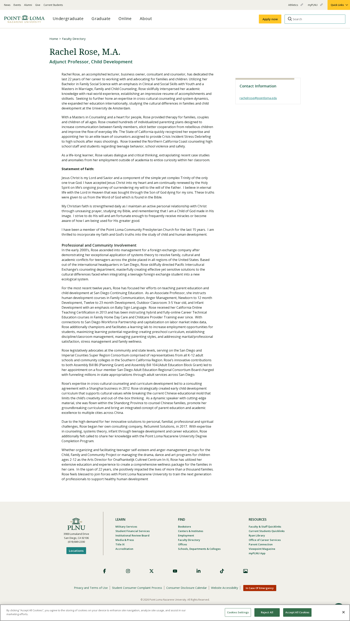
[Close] (343, 612)
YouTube (175, 571)
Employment (186, 535)
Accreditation (124, 549)
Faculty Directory (74, 39)
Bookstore (184, 526)
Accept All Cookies (297, 612)
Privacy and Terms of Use (91, 588)
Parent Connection (261, 544)
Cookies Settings (238, 612)
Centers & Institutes (190, 531)
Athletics (293, 6)
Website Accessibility (224, 588)
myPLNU (313, 6)
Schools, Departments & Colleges (199, 549)
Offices (182, 544)
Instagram (128, 571)
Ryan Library (257, 535)
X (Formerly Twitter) (151, 571)
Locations (76, 551)
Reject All (267, 612)
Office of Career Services (265, 540)
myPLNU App (257, 553)
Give (37, 5)
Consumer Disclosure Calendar (186, 588)
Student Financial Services (132, 531)
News (7, 5)
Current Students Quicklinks (267, 531)
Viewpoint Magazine (262, 549)
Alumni (28, 5)
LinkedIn (198, 571)
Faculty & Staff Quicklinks (265, 526)
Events (17, 5)
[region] (175, 612)
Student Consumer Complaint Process (137, 588)
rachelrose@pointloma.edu (258, 98)
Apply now (270, 19)
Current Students (53, 5)
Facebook (104, 571)
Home (53, 39)
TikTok (222, 571)
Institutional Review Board (132, 535)
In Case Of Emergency (260, 588)
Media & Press (124, 540)
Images (245, 571)
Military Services (126, 526)
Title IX (120, 544)
